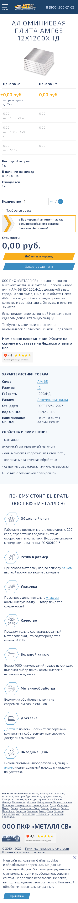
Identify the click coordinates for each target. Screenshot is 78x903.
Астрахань (32, 793)
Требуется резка (18, 210)
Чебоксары (42, 813)
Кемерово (8, 799)
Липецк (6, 802)
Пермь (14, 807)
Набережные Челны (49, 802)
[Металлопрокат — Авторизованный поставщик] (11, 838)
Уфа (18, 813)
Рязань (45, 807)
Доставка (11, 729)
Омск (53, 805)
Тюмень (58, 810)
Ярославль (8, 816)
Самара (54, 807)
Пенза (5, 807)
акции (8, 767)
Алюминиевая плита (52, 399)
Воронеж (7, 796)
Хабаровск (28, 813)
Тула (50, 810)
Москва (31, 802)
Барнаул (45, 793)
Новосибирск (40, 805)
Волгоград (57, 793)
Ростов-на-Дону (30, 807)
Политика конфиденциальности (47, 848)
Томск (42, 810)
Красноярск (46, 799)
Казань (57, 796)
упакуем (52, 597)
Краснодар (31, 799)
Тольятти (32, 810)
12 (39, 387)
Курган (58, 799)
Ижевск (36, 796)
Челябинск (57, 813)
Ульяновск (8, 813)
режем (67, 568)
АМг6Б (42, 381)
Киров (19, 799)
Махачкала (18, 802)
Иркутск (47, 796)
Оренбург (63, 805)
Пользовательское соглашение (23, 852)
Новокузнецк (23, 805)
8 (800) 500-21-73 (60, 7)
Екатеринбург (23, 796)
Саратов (21, 810)
